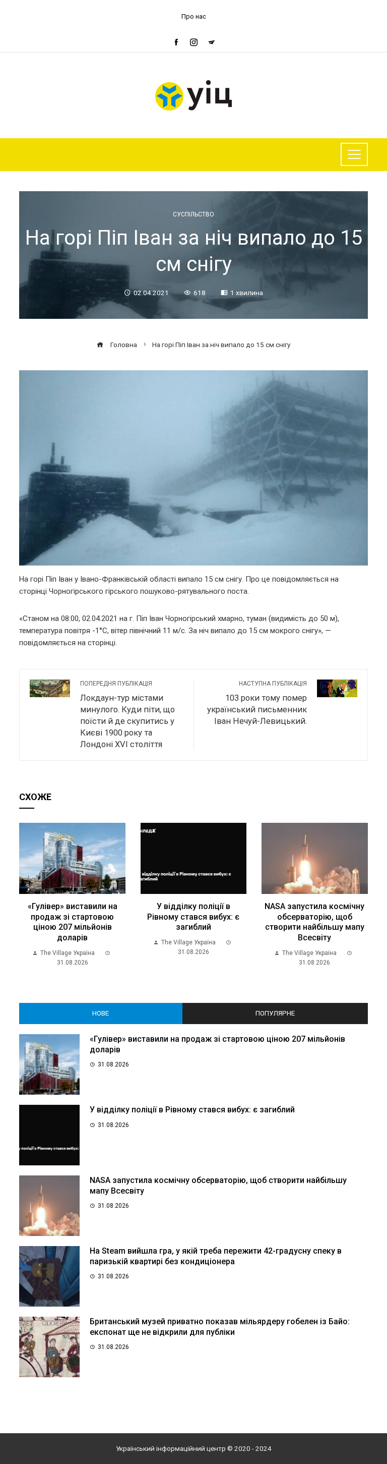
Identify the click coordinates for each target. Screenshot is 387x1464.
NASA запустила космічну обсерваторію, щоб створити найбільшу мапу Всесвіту (314, 922)
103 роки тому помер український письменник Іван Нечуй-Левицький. (257, 703)
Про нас (193, 16)
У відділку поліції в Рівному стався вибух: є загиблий (193, 917)
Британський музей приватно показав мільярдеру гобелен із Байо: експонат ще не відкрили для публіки (220, 1327)
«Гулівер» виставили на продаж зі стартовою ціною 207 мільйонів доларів (72, 922)
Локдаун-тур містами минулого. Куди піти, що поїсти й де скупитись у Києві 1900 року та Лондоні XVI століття (127, 714)
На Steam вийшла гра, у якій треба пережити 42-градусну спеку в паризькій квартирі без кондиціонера (216, 1256)
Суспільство (193, 214)
